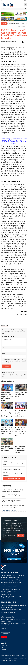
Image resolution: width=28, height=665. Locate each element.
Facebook (3, 649)
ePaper (12, 0)
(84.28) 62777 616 (11, 592)
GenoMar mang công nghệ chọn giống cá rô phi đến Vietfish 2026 (7, 414)
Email (4, 353)
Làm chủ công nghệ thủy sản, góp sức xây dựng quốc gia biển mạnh (7, 396)
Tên (3, 347)
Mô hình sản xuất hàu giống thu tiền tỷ (21, 394)
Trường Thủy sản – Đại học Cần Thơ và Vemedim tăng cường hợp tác (7, 430)
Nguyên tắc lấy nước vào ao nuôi (11, 469)
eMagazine (18, 0)
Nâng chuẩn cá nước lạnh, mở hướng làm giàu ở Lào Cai (20, 449)
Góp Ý (2, 647)
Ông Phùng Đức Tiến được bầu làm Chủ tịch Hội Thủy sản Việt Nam (20, 431)
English (24, 0)
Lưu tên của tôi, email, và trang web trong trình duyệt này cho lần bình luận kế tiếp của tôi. (15, 361)
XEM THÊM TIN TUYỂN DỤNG (9, 510)
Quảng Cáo (4, 645)
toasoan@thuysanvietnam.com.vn (13, 589)
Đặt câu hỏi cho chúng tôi (13, 478)
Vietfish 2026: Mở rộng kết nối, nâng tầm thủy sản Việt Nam (20, 414)
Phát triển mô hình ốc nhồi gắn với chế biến (7, 448)
